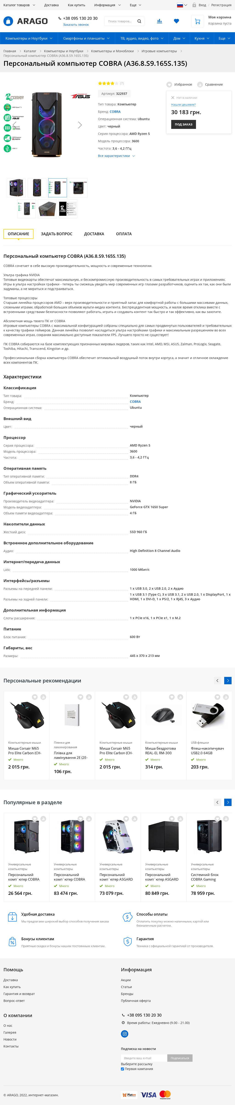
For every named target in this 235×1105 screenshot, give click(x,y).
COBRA (115, 111)
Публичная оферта (136, 1000)
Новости (10, 1039)
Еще (133, 5)
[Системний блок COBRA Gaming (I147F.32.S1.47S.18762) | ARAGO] (209, 836)
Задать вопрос (56, 233)
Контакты (11, 1046)
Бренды (127, 994)
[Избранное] (35, 819)
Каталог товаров (17, 5)
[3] (108, 83)
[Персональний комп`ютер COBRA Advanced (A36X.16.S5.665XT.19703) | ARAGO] (26, 836)
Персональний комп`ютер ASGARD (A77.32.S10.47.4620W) (163, 877)
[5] (117, 83)
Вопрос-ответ (14, 1000)
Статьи (126, 987)
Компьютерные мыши (24, 742)
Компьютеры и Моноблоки (112, 51)
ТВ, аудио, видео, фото (139, 38)
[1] (100, 83)
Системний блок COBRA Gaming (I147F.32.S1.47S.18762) (209, 877)
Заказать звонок (76, 24)
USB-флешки (200, 742)
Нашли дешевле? (183, 104)
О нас (7, 1025)
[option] (27, 735)
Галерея (9, 1032)
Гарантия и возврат (19, 994)
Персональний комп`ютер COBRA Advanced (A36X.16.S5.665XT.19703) (26, 877)
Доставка (51, 5)
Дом (176, 38)
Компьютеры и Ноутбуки (27, 38)
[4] (112, 83)
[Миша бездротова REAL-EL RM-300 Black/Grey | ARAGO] (163, 714)
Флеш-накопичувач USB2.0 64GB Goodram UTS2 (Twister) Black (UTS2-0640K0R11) (208, 750)
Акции (126, 980)
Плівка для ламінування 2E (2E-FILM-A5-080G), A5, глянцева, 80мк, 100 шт (71, 755)
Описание (18, 233)
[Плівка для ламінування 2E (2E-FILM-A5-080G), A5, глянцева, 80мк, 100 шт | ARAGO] (72, 714)
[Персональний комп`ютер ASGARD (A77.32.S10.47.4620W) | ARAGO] (163, 836)
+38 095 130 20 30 (80, 18)
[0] (159, 22)
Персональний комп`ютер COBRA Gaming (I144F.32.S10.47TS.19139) (72, 877)
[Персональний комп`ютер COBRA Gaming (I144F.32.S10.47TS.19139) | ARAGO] (72, 836)
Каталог (30, 51)
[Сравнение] (43, 697)
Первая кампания (138, 1069)
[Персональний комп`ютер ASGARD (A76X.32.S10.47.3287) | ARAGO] (118, 836)
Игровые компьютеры (159, 51)
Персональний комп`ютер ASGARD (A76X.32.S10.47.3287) (118, 877)
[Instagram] (124, 1034)
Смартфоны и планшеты (84, 38)
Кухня (199, 38)
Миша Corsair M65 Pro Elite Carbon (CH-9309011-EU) (24, 750)
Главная (9, 51)
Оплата (124, 233)
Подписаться (180, 1058)
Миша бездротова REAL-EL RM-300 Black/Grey (160, 750)
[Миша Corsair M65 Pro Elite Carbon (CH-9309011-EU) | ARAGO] (26, 714)
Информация (105, 5)
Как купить (76, 5)
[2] (104, 83)
